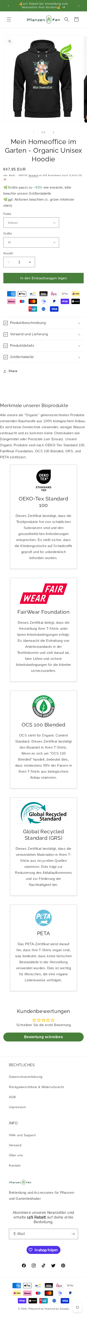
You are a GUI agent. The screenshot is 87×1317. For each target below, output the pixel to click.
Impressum (17, 1107)
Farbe (7, 214)
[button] (9, 19)
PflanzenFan (36, 1308)
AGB (12, 1097)
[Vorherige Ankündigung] (8, 6)
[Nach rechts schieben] (53, 132)
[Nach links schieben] (34, 132)
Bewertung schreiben (43, 1037)
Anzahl (8, 253)
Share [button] (13, 371)
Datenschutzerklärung (26, 1076)
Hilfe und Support (22, 1135)
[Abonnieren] (73, 1234)
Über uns (16, 1155)
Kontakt (15, 1165)
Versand (33, 175)
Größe (7, 233)
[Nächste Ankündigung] (79, 6)
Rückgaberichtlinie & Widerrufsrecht (36, 1087)
